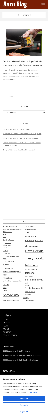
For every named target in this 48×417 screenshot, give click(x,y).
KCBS (5, 275)
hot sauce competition (13, 271)
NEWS (5, 326)
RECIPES (6, 320)
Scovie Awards (13, 295)
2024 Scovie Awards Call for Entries (16, 129)
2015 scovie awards (31, 229)
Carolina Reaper (8, 240)
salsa (4, 288)
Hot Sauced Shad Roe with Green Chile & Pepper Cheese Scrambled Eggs (21, 144)
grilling (6, 264)
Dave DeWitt (34, 251)
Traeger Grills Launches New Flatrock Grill (19, 150)
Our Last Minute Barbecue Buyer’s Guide (22, 61)
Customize (24, 405)
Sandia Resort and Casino (35, 288)
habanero (31, 265)
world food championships (11, 300)
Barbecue (30, 236)
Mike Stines (7, 278)
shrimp (26, 297)
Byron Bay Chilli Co (34, 240)
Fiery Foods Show (35, 258)
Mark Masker (29, 276)
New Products (8, 65)
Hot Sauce (8, 268)
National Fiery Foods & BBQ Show (35, 279)
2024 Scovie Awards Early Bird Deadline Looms (21, 138)
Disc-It (5, 251)
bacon (4, 234)
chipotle (5, 248)
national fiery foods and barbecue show (13, 281)
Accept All (24, 398)
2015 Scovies (7, 232)
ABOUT (6, 329)
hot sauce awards (31, 269)
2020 (27, 232)
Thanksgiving (29, 301)
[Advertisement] (24, 187)
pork (26, 283)
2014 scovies (30, 226)
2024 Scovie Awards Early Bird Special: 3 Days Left (22, 134)
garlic (4, 258)
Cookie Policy (32, 392)
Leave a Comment (38, 65)
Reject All (24, 412)
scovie (5, 290)
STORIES (6, 323)
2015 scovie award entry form (12, 229)
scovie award (30, 292)
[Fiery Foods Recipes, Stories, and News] (17, 5)
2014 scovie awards (10, 226)
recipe (6, 284)
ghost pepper (9, 261)
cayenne (8, 243)
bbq (4, 237)
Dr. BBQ (8, 253)
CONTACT (7, 332)
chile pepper (7, 245)
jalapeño (30, 272)
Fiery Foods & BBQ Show (11, 256)
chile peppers (31, 246)
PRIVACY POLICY (10, 335)
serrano (28, 294)
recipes (27, 285)
